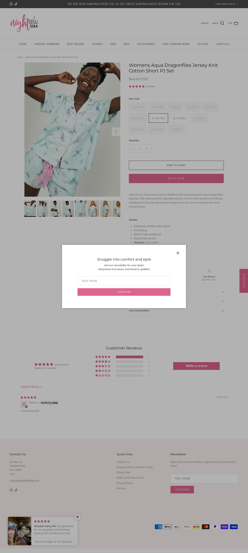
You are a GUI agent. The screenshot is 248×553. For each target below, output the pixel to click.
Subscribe (124, 292)
